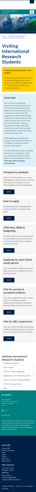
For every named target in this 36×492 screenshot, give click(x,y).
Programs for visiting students (16, 36)
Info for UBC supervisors (12, 384)
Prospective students (11, 363)
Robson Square (6, 475)
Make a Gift (5, 459)
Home (3, 36)
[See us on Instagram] (3, 410)
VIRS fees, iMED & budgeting (13, 372)
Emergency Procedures (8, 486)
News (3, 452)
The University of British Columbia (13, 4)
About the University (8, 450)
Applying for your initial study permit (16, 376)
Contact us (6, 415)
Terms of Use (19, 486)
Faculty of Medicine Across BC (11, 479)
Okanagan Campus (8, 470)
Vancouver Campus (8, 468)
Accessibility (5, 488)
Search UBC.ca (6, 461)
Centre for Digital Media (9, 477)
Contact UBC (6, 448)
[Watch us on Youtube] (6, 410)
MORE (9, 192)
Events (4, 454)
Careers (4, 457)
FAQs (5, 388)
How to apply (8, 367)
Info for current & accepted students (16, 380)
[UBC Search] (32, 2)
